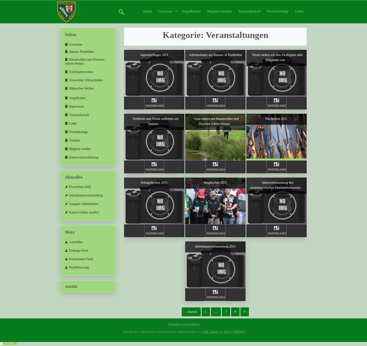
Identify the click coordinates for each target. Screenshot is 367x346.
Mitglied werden (219, 11)
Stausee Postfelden (81, 51)
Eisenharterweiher (81, 72)
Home (147, 11)
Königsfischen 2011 (154, 182)
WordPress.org (79, 267)
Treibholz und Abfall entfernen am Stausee (155, 121)
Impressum (76, 106)
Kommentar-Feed (81, 259)
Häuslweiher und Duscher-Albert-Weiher (85, 61)
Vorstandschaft (249, 11)
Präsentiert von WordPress (183, 324)
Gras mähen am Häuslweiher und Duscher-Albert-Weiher (216, 121)
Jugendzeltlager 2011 (154, 55)
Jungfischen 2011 (215, 182)
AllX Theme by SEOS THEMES (223, 331)
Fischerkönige (278, 11)
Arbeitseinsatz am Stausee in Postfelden (215, 55)
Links (299, 11)
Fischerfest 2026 (80, 187)
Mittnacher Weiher (81, 88)
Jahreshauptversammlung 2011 (215, 246)
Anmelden (76, 242)
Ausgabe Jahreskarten (83, 204)
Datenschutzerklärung (83, 157)
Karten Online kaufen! (84, 212)
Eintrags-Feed (78, 250)
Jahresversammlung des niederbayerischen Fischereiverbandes (275, 185)
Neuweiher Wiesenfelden (86, 80)
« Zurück (191, 311)
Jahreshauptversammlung (86, 195)
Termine (74, 140)
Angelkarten (191, 11)
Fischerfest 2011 (276, 118)
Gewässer (165, 11)
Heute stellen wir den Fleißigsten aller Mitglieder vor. (277, 57)
